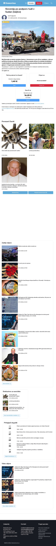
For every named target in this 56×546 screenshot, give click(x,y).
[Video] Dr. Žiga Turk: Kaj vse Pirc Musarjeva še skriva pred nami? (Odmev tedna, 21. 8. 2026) (33, 315)
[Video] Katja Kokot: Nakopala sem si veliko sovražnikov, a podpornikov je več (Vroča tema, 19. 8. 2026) (30, 493)
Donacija (31, 3)
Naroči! (39, 3)
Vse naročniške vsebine (11, 415)
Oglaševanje (41, 534)
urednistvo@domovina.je (27, 528)
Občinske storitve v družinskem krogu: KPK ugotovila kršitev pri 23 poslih (35, 349)
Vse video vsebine (8, 506)
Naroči (28, 100)
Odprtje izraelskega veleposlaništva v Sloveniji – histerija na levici (34, 281)
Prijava (46, 3)
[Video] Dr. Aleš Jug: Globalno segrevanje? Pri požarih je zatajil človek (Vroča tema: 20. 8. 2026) (33, 480)
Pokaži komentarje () (40, 192)
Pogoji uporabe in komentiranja (42, 530)
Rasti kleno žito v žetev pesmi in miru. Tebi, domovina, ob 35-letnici (34, 432)
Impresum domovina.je (44, 536)
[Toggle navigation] (26, 3)
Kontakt (40, 538)
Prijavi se (41, 85)
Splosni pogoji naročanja (44, 533)
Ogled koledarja (9, 456)
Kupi (14, 85)
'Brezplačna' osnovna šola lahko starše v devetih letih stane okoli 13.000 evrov (34, 332)
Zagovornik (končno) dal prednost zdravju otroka (31, 366)
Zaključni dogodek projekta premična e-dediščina (30, 449)
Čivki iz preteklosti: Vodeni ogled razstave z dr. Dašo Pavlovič (33, 426)
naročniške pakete (39, 103)
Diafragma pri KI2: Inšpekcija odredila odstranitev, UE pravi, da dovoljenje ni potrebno (34, 298)
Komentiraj (15, 192)
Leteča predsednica (34, 150)
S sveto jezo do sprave (24, 263)
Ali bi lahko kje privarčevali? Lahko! (11, 150)
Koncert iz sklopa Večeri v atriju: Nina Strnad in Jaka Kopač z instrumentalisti (32, 444)
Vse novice (6, 383)
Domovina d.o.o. (7, 528)
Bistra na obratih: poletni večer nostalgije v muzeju (30, 438)
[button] (52, 3)
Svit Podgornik (12, 16)
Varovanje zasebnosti (43, 528)
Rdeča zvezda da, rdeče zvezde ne (27, 246)
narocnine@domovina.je (8, 108)
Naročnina (6, 21)
